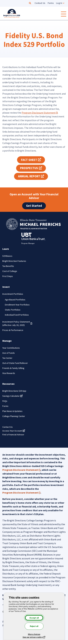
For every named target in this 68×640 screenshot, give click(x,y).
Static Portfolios (12, 309)
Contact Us (40, 3)
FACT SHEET (33, 160)
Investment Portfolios (12, 293)
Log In (59, 3)
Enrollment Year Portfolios (17, 304)
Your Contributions (11, 347)
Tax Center (7, 358)
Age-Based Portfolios (15, 299)
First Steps (7, 276)
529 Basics (7, 256)
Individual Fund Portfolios (17, 314)
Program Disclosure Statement (40, 112)
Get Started (34, 206)
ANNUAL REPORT (33, 176)
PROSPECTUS (33, 168)
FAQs (4, 401)
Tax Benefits (8, 266)
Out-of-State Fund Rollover (15, 363)
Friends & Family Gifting (13, 368)
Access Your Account (13, 430)
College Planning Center (13, 416)
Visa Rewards (8, 373)
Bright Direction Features (14, 261)
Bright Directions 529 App (14, 390)
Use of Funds (8, 352)
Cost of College (9, 271)
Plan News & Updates (12, 411)
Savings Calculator (12, 396)
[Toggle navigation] (63, 14)
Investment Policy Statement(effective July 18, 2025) (17, 323)
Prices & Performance (12, 330)
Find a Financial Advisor (13, 434)
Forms (51, 3)
